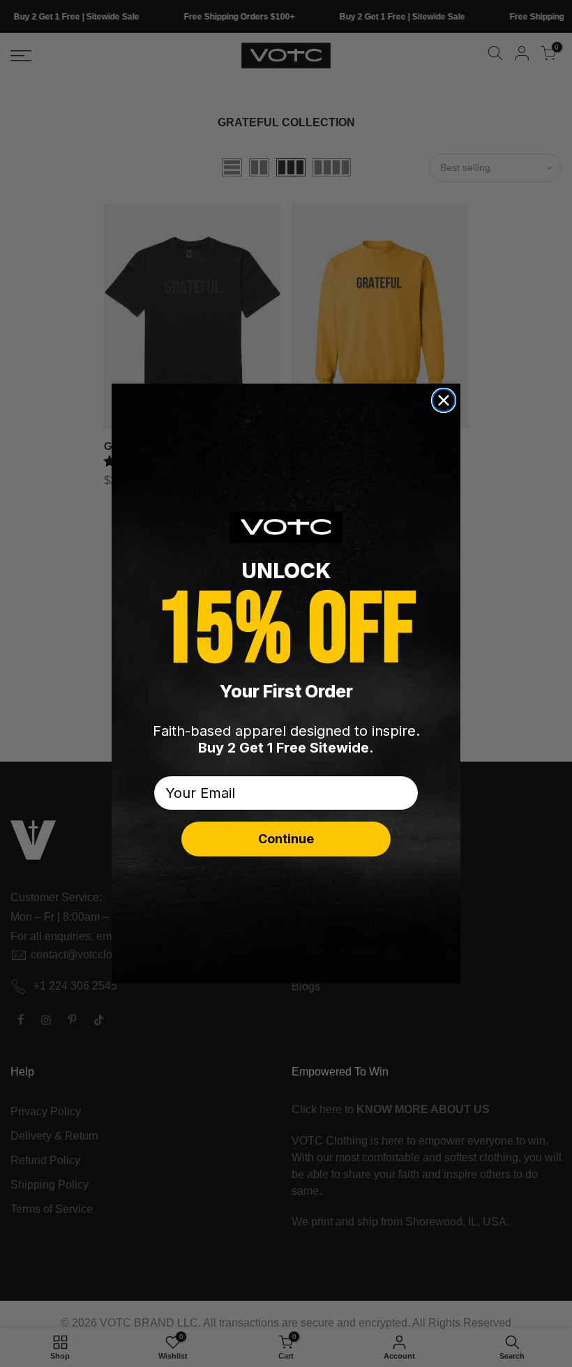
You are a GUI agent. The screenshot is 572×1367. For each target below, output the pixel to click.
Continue (286, 838)
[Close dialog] (443, 400)
